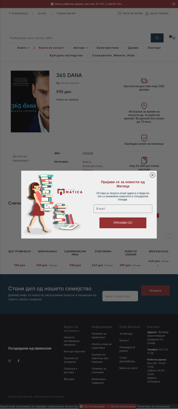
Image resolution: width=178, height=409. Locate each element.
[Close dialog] (152, 175)
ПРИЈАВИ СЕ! (123, 222)
